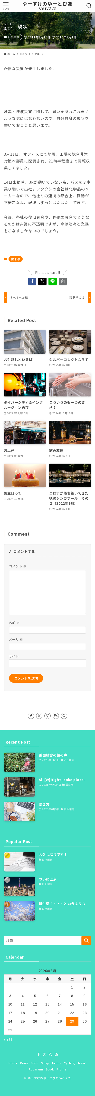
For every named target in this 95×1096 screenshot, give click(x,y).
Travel (82, 1063)
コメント (18, 566)
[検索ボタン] (89, 6)
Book (50, 1069)
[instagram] (47, 716)
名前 (14, 622)
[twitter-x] (39, 716)
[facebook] (31, 716)
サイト (14, 656)
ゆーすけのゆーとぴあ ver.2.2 (47, 6)
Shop (45, 1063)
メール (16, 639)
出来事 (15, 37)
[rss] (56, 716)
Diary (24, 1063)
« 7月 (8, 1039)
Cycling (69, 1063)
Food (34, 1063)
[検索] (64, 716)
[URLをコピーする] (63, 281)
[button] (32, 281)
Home (13, 1063)
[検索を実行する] (86, 940)
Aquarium (36, 1069)
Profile (61, 1069)
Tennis (56, 1063)
